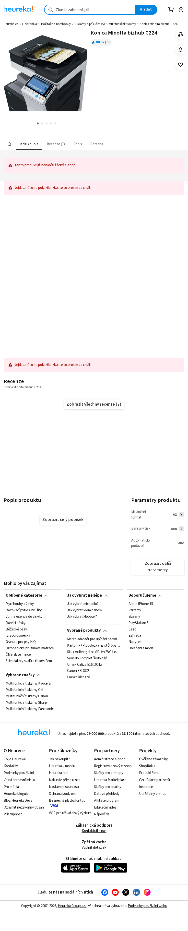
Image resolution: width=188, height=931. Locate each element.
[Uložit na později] (180, 65)
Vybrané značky (20, 675)
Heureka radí (58, 772)
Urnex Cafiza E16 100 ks (85, 664)
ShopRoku (147, 766)
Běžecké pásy (16, 629)
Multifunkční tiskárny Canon (27, 696)
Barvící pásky (15, 623)
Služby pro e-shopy (108, 772)
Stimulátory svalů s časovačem (29, 661)
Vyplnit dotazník (94, 847)
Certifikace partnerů (154, 780)
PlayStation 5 (139, 623)
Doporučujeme (142, 595)
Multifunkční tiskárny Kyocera (28, 683)
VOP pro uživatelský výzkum (70, 813)
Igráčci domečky (18, 635)
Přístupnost (13, 814)
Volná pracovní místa (19, 780)
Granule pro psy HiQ (21, 642)
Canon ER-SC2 (78, 670)
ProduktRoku (149, 772)
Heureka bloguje (16, 793)
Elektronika (29, 24)
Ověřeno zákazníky (153, 759)
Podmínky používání (19, 772)
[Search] (9, 144)
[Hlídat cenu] (180, 49)
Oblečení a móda (141, 648)
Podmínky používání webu (147, 905)
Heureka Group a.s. (72, 905)
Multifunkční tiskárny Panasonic (30, 708)
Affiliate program (106, 800)
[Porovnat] (180, 34)
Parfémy (135, 610)
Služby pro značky (107, 786)
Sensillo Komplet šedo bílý (87, 658)
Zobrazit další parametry (158, 567)
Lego (132, 629)
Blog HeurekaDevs (18, 800)
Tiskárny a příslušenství (90, 24)
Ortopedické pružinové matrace (30, 648)
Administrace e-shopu (111, 759)
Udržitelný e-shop (152, 793)
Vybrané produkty (84, 630)
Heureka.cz (11, 24)
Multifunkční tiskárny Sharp (26, 702)
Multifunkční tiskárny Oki (24, 690)
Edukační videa (105, 807)
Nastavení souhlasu (64, 786)
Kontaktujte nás (94, 831)
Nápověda (101, 814)
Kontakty (11, 766)
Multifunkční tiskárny (122, 24)
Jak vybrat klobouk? (82, 616)
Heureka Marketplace (110, 780)
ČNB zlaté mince (18, 654)
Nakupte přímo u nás (64, 780)
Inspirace (146, 786)
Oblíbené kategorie (24, 595)
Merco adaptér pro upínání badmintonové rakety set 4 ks (94, 639)
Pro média (11, 786)
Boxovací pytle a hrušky (24, 610)
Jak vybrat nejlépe (84, 595)
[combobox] (89, 10)
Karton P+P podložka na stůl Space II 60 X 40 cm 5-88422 (94, 645)
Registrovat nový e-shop (113, 766)
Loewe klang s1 (79, 677)
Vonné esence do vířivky (24, 616)
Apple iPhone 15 (141, 604)
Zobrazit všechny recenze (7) (94, 404)
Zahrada (135, 635)
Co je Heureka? (15, 759)
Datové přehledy (106, 793)
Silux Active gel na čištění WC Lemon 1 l (94, 652)
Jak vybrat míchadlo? (82, 604)
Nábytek (135, 642)
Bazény (134, 616)
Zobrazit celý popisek (62, 520)
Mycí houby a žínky (20, 604)
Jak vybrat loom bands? (84, 610)
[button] (29, 144)
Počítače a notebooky (56, 24)
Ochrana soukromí (62, 793)
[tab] (29, 144)
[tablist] (65, 144)
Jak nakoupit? (59, 759)
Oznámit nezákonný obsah (24, 807)
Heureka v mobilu (62, 766)
